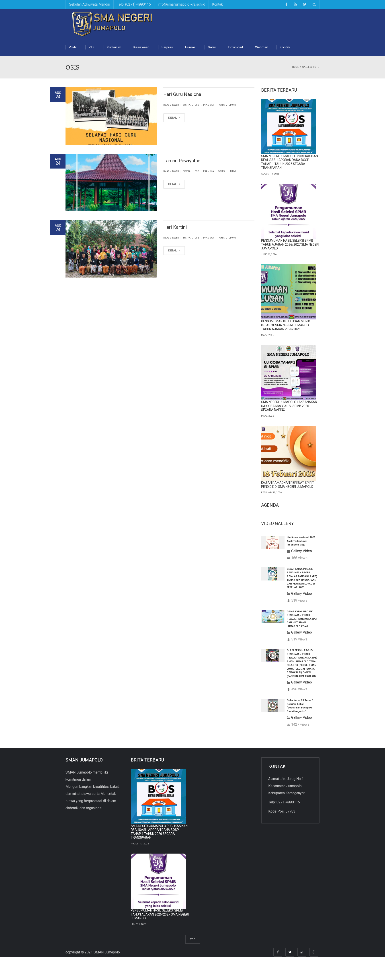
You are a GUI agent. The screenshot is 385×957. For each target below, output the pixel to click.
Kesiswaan (141, 47)
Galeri (212, 47)
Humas (190, 47)
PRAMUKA (208, 105)
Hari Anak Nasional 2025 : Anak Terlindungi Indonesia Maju (301, 541)
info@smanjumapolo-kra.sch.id (181, 4)
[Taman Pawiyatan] (111, 182)
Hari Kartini (175, 227)
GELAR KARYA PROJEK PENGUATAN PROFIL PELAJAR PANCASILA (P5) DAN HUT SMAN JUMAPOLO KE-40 (302, 619)
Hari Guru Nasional (183, 94)
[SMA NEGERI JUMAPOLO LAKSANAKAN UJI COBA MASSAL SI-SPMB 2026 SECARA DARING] (288, 372)
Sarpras (167, 47)
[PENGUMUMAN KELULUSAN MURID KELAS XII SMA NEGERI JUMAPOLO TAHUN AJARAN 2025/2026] (288, 292)
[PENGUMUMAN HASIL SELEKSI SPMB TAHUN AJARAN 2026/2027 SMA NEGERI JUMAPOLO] (288, 211)
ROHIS (221, 105)
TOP (192, 939)
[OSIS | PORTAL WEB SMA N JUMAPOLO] (113, 23)
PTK (92, 47)
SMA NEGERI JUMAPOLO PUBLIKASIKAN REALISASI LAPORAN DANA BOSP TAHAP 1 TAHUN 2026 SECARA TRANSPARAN (289, 162)
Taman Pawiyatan (181, 160)
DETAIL (173, 117)
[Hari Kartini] (111, 249)
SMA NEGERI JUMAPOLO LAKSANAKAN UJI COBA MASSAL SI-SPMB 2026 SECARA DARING (289, 406)
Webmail (261, 47)
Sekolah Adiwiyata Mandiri (89, 4)
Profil (72, 47)
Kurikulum (114, 47)
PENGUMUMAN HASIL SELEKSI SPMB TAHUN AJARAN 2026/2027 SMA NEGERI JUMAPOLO (290, 244)
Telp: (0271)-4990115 (134, 4)
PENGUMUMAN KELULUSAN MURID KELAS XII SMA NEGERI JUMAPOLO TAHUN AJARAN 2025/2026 (285, 325)
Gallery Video (301, 551)
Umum (232, 105)
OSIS (197, 105)
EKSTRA (186, 105)
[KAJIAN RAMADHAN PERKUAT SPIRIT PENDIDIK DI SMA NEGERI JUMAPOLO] (288, 453)
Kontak (217, 4)
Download (235, 47)
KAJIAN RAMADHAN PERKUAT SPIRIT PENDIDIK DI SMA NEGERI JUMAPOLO (287, 484)
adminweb (172, 105)
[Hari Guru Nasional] (111, 116)
